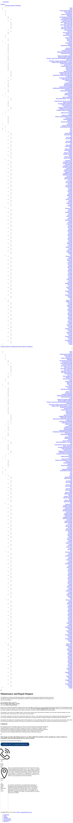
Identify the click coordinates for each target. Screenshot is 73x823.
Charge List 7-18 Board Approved (15, 744)
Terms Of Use (29, 812)
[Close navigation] (71, 349)
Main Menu (6, 1)
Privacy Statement (21, 812)
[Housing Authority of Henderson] (13, 5)
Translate (3, 4)
